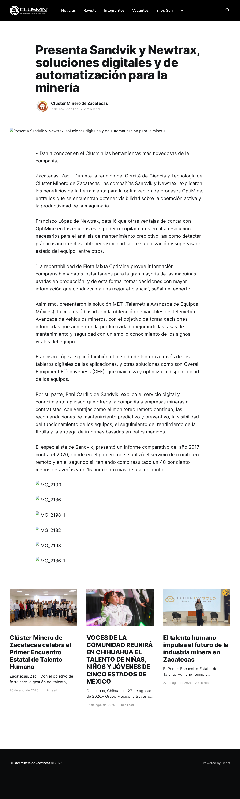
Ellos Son (164, 10)
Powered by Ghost (216, 763)
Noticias (68, 10)
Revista (90, 10)
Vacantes (140, 10)
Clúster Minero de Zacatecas (79, 103)
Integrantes (114, 10)
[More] (182, 10)
